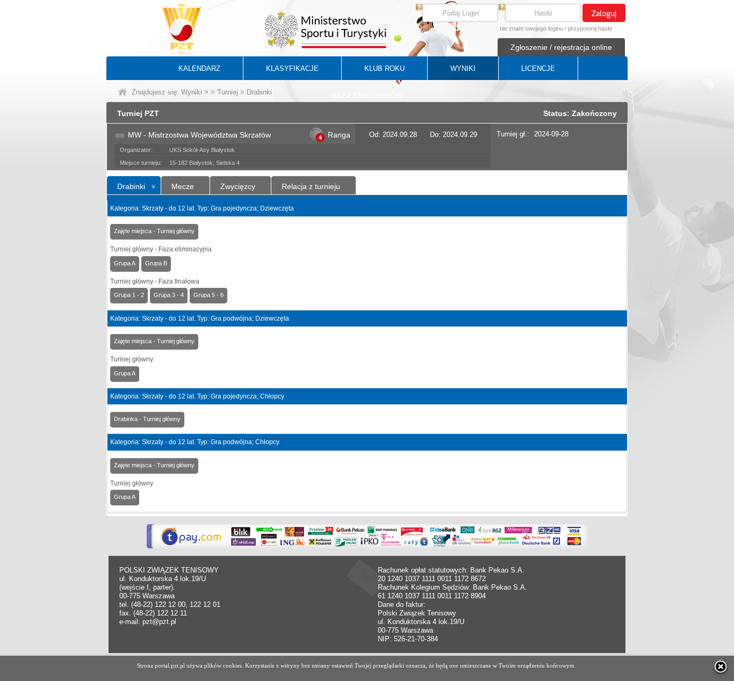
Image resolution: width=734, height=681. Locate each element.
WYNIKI (463, 68)
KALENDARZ (199, 68)
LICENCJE (538, 68)
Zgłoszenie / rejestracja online (561, 47)
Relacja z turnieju (311, 186)
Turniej (227, 92)
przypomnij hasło (590, 28)
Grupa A (124, 263)
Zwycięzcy (237, 186)
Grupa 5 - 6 (208, 295)
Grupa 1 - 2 (129, 295)
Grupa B (156, 263)
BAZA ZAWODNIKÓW (367, 96)
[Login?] (419, 8)
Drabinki (131, 186)
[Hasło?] (502, 8)
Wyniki (191, 92)
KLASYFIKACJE (292, 68)
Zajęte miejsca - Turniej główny (154, 231)
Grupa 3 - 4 (169, 295)
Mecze (182, 186)
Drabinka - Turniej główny (147, 419)
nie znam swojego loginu (531, 28)
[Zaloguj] (603, 13)
